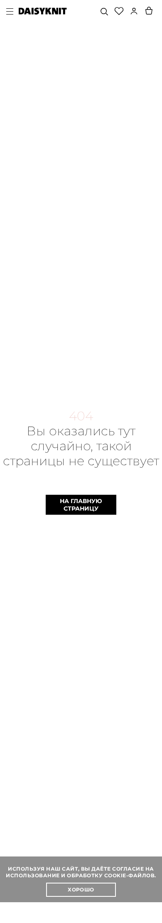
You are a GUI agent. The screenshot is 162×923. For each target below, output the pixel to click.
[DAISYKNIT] (43, 11)
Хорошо (81, 889)
